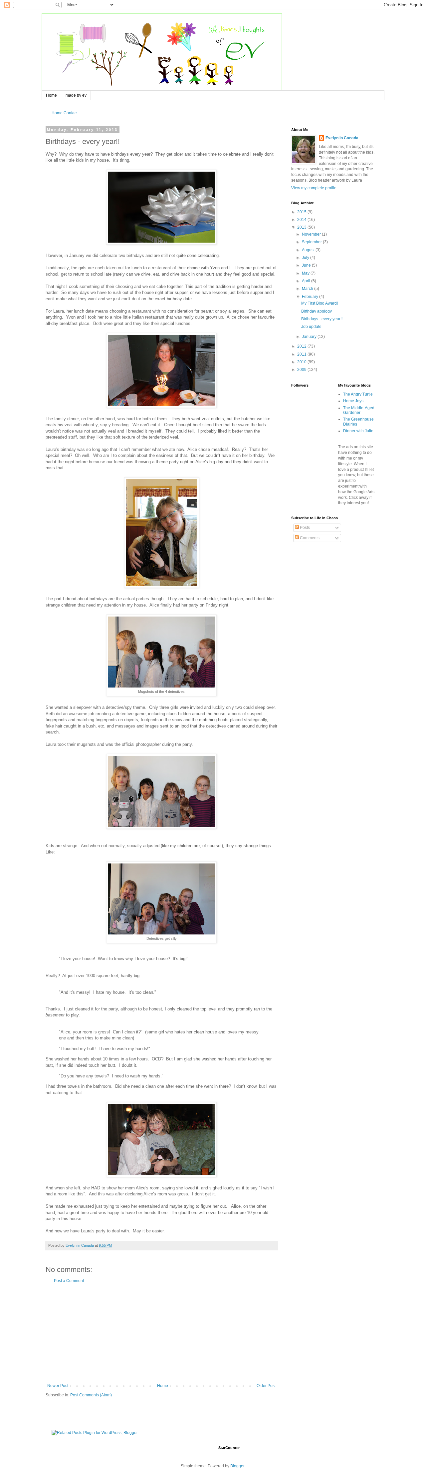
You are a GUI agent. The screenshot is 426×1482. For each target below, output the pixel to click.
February (310, 296)
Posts (304, 527)
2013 (302, 227)
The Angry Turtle (358, 394)
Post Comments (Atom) (91, 1395)
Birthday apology (316, 311)
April (306, 281)
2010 (302, 362)
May (306, 273)
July (306, 257)
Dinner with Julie (358, 431)
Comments (309, 538)
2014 (302, 219)
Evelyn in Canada (341, 138)
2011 (302, 354)
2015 (302, 212)
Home (51, 95)
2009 (302, 369)
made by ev (76, 95)
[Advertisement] (161, 1333)
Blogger (237, 1466)
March (308, 288)
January (310, 336)
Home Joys (353, 401)
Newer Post (57, 1385)
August (309, 250)
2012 (302, 346)
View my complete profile (313, 188)
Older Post (266, 1385)
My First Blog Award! (319, 303)
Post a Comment (69, 1280)
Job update (311, 326)
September (312, 242)
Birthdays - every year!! (321, 319)
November (312, 234)
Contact (71, 113)
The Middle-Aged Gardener (358, 410)
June (307, 265)
